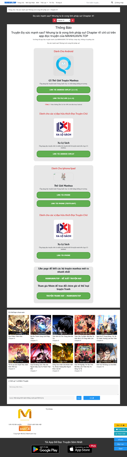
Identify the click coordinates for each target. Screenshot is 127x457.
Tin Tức (51, 2)
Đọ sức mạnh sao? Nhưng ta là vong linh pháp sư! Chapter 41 (63, 16)
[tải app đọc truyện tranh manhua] (10, 2)
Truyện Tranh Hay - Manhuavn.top (63, 296)
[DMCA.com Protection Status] (25, 428)
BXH (37, 2)
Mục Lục (120, 444)
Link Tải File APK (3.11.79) (63, 98)
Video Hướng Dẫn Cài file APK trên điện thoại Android (66, 104)
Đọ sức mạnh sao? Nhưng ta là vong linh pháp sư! (63, 43)
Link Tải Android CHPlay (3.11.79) (63, 90)
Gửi (91, 398)
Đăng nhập (120, 2)
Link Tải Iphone (63, 195)
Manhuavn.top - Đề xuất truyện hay (63, 278)
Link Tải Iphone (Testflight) (63, 203)
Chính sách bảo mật (34, 424)
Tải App (58, 2)
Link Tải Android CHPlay (63, 154)
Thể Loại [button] (44, 2)
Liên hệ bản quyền (15, 424)
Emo (79, 398)
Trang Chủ (20, 2)
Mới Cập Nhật (30, 2)
